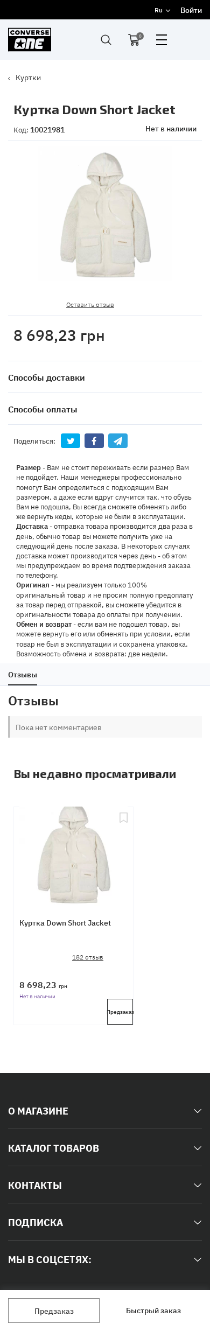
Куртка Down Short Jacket (65, 922)
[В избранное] (124, 852)
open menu (161, 39)
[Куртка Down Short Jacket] (73, 852)
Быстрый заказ (153, 1310)
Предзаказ (54, 1310)
